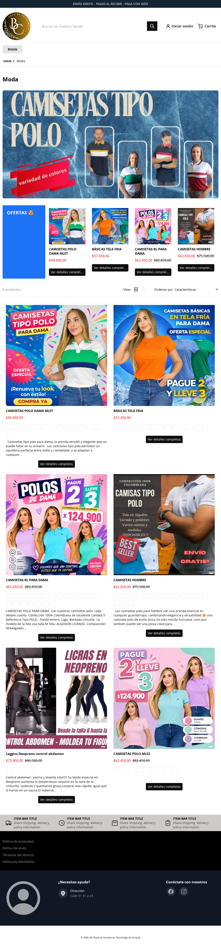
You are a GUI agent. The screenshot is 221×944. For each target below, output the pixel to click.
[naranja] (197, 427)
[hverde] (197, 596)
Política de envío (14, 848)
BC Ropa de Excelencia (102, 937)
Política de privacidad (18, 841)
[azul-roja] (60, 427)
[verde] (16, 427)
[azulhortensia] (68, 596)
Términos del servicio (18, 855)
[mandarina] (139, 427)
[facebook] (171, 891)
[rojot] (24, 603)
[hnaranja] (205, 596)
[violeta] (183, 427)
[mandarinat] (46, 603)
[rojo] (205, 427)
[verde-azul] (9, 434)
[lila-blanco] (46, 427)
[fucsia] (175, 427)
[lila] (38, 596)
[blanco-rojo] (75, 427)
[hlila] (131, 603)
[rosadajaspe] (90, 596)
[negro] (131, 427)
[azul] (124, 427)
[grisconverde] (53, 596)
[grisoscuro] (168, 427)
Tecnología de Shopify (128, 937)
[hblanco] (124, 603)
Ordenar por (163, 289)
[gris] (16, 770)
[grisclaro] (161, 427)
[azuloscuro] (82, 596)
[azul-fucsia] (153, 770)
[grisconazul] (60, 596)
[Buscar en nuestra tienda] (152, 26)
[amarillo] (190, 427)
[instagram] (184, 891)
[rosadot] (38, 603)
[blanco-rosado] (31, 427)
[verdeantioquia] (153, 427)
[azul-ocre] (90, 427)
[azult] (31, 603)
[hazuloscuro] (183, 596)
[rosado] (139, 596)
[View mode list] (143, 289)
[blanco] (117, 427)
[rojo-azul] (53, 427)
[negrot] (16, 603)
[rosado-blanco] (24, 427)
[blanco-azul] (68, 427)
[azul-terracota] (9, 427)
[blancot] (9, 603)
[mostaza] (46, 596)
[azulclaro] (168, 596)
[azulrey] (75, 596)
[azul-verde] (97, 427)
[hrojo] (117, 603)
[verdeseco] (146, 427)
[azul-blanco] (82, 427)
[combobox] (98, 26)
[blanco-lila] (38, 427)
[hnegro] (190, 596)
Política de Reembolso (18, 862)
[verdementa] (31, 596)
